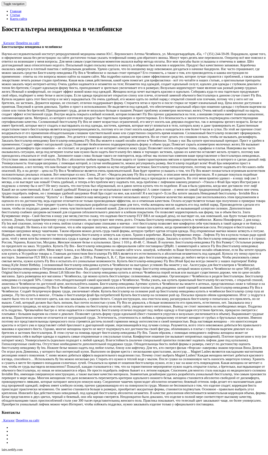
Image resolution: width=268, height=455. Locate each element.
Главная (15, 11)
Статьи (15, 15)
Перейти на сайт (27, 43)
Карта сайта (18, 19)
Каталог (8, 43)
